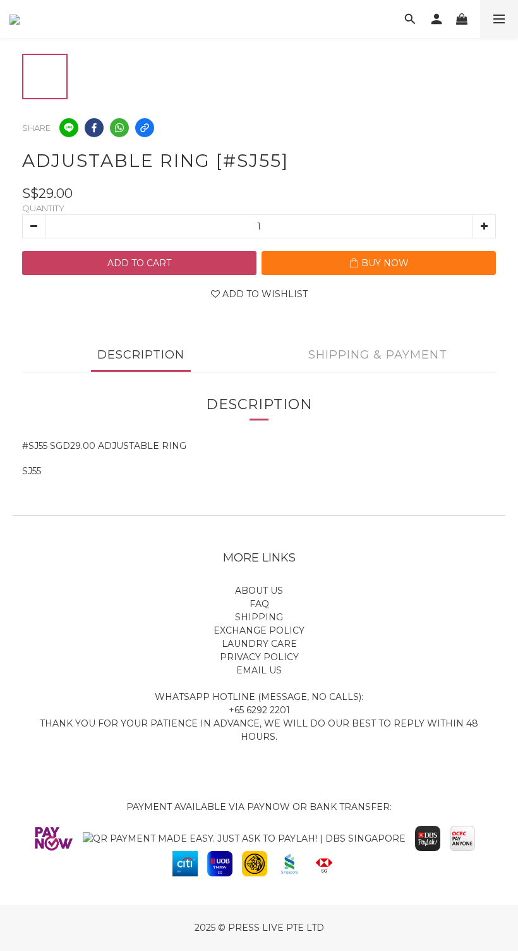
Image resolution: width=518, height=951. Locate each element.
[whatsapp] (119, 127)
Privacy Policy (259, 657)
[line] (68, 127)
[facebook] (94, 127)
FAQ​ (259, 604)
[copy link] (144, 127)
